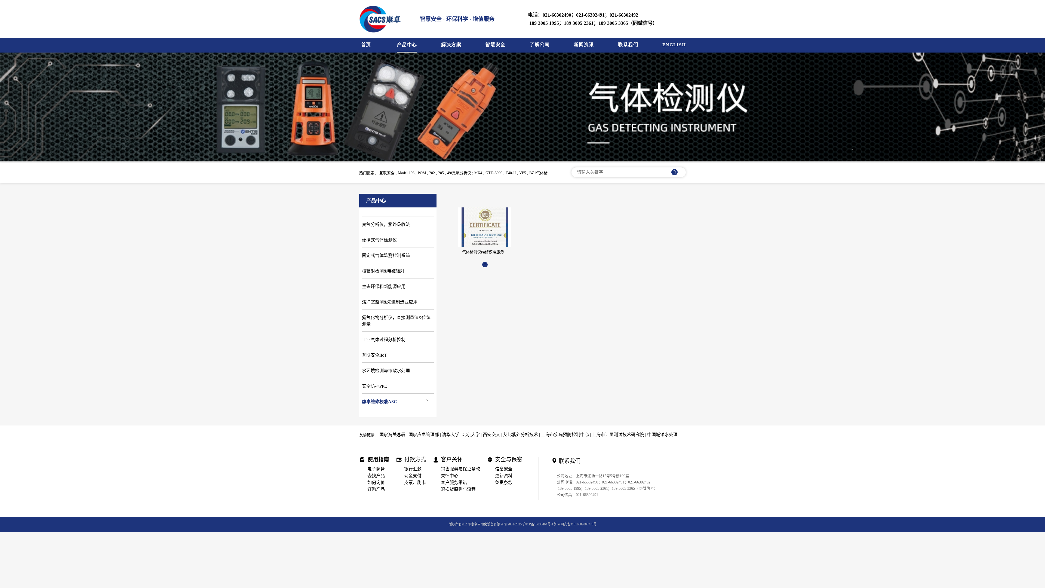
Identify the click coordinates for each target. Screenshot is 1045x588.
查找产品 (376, 475)
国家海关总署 (392, 434)
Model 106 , (408, 173)
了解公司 (540, 44)
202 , (433, 173)
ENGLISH (674, 44)
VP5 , (524, 173)
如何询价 (376, 482)
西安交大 (491, 434)
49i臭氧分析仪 (459, 173)
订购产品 (376, 489)
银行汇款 (413, 469)
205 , (442, 173)
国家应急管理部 (423, 434)
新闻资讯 (584, 44)
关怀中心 (449, 475)
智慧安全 (495, 44)
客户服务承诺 (454, 482)
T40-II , (512, 173)
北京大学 (471, 434)
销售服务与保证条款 (460, 469)
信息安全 (503, 469)
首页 (366, 44)
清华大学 (450, 434)
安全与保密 (508, 460)
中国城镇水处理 (662, 434)
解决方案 (451, 44)
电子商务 (376, 469)
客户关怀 (452, 460)
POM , (423, 173)
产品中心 (407, 44)
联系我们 (628, 44)
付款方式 (415, 460)
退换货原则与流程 (458, 489)
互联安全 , (388, 173)
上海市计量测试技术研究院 (618, 434)
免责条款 (503, 482)
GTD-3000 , (495, 173)
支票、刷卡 (415, 482)
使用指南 (378, 460)
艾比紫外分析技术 (520, 434)
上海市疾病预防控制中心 (565, 434)
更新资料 (503, 475)
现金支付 (413, 475)
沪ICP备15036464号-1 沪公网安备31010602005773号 (559, 524)
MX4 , (479, 173)
